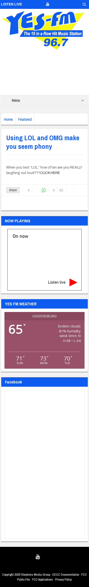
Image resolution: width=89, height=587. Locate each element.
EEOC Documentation (65, 574)
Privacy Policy (63, 579)
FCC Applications (42, 579)
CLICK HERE (50, 173)
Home (8, 119)
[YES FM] (44, 29)
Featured (25, 119)
